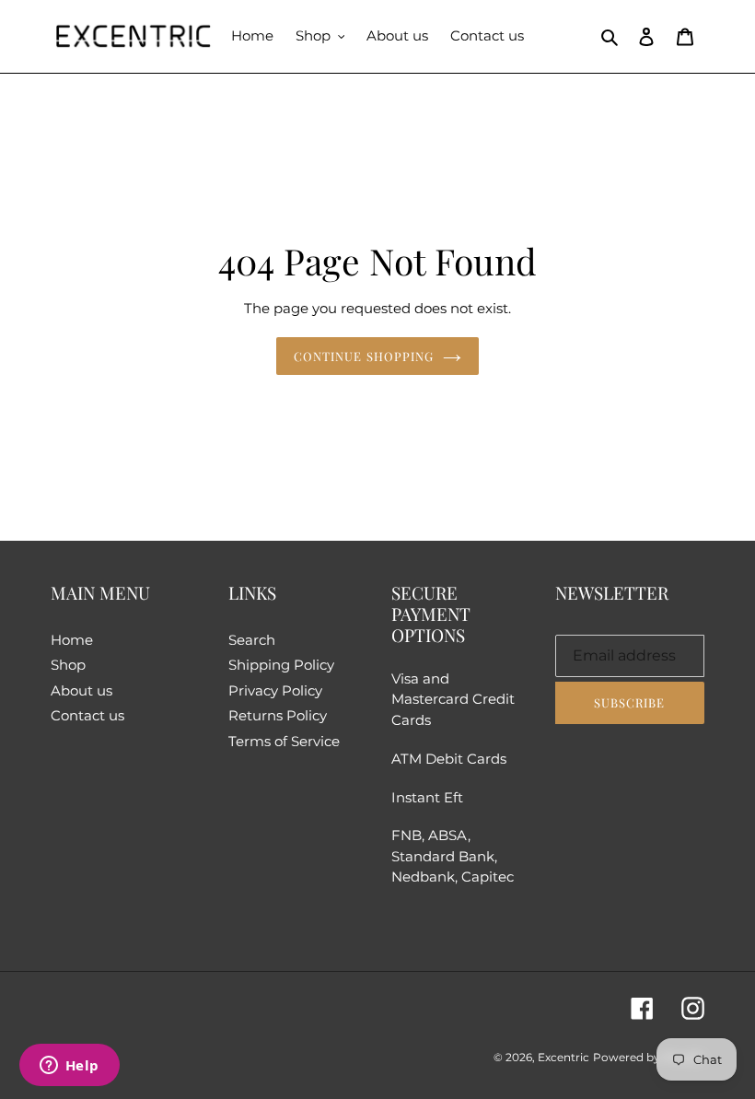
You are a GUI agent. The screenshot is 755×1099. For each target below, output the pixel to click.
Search (251, 640)
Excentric (563, 1057)
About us (81, 690)
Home (72, 640)
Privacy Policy (275, 690)
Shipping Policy (281, 664)
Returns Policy (277, 715)
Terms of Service (284, 741)
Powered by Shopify (648, 1057)
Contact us (87, 715)
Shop (68, 664)
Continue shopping (364, 356)
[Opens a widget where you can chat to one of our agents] (69, 1067)
